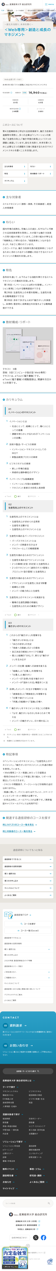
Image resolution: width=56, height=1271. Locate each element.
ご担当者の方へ (10, 972)
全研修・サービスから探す (26, 1071)
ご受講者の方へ (10, 977)
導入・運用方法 (10, 949)
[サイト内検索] (48, 1203)
